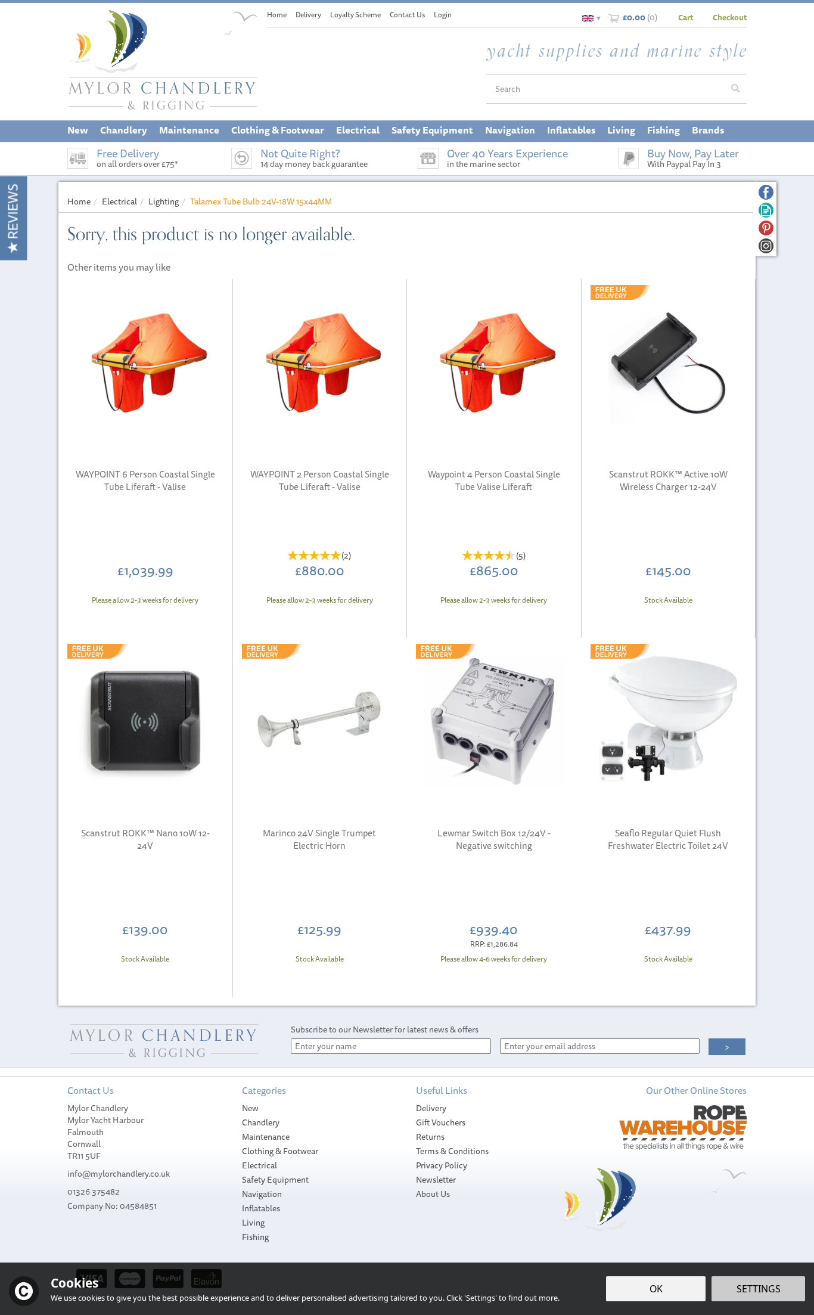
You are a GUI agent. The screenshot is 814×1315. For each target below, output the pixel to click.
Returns (430, 1137)
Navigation (262, 1194)
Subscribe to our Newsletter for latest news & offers (385, 1029)
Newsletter (436, 1180)
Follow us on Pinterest (766, 228)
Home (277, 14)
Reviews (12, 213)
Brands (708, 130)
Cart (685, 17)
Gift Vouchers (440, 1122)
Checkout (730, 17)
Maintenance (266, 1137)
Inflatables (261, 1208)
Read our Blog (766, 210)
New (250, 1108)
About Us (433, 1194)
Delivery (431, 1108)
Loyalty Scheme (355, 14)
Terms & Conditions (452, 1151)
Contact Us (407, 14)
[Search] (735, 89)
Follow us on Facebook (766, 192)
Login (443, 14)
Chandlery (260, 1122)
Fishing (255, 1237)
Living (253, 1223)
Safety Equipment (275, 1180)
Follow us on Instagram (766, 245)
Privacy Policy (441, 1165)
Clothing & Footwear (280, 1151)
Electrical (259, 1165)
